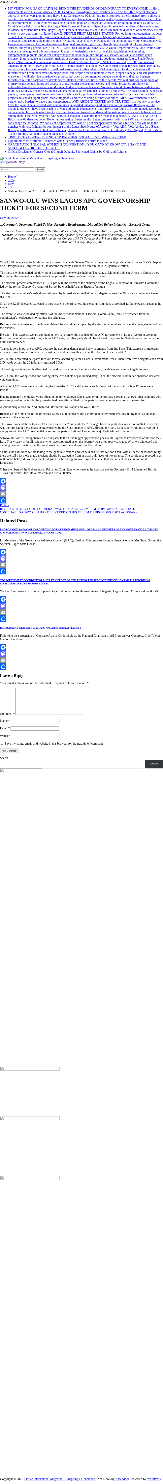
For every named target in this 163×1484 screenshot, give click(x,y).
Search (4, 757)
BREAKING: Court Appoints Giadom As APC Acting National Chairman (40, 627)
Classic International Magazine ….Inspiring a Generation (59, 1479)
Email (5, 728)
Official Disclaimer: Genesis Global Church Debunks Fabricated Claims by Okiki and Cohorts (67, 151)
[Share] (81, 500)
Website (5, 735)
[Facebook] (81, 481)
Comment (7, 713)
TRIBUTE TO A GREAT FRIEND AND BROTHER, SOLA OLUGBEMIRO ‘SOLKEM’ (67, 137)
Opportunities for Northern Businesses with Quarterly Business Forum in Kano (57, 141)
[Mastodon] (81, 487)
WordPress (154, 1479)
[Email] (81, 494)
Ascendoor (122, 1479)
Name (5, 720)
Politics (4, 505)
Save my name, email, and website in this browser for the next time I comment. (54, 743)
